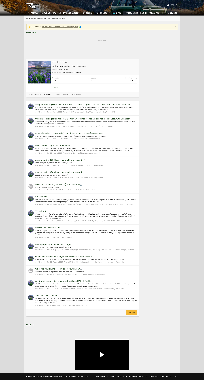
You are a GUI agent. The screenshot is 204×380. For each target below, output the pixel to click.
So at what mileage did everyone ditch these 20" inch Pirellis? (63, 256)
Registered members (37, 18)
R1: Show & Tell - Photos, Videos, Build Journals (85, 190)
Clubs (89, 13)
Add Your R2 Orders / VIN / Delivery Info (60, 26)
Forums (34, 13)
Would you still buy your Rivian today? (52, 145)
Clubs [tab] (57, 94)
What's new (50, 13)
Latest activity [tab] (34, 94)
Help (162, 376)
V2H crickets (41, 196)
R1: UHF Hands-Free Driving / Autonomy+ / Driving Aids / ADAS (92, 112)
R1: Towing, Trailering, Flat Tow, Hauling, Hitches (85, 165)
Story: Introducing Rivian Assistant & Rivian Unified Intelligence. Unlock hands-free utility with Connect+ (82, 104)
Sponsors (110, 376)
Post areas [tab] (76, 94)
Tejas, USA (81, 66)
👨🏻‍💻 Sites (117, 13)
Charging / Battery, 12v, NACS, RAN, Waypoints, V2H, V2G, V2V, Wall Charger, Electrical (100, 204)
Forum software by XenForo (45, 377)
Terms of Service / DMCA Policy (136, 376)
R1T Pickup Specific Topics (77, 305)
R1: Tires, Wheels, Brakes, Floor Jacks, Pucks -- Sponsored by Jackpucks (96, 262)
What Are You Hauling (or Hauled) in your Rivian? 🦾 (59, 184)
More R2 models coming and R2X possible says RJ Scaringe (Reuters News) (69, 133)
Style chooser (100, 376)
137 (92, 80)
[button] (101, 13)
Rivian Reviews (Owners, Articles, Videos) (84, 153)
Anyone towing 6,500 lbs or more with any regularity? (60, 160)
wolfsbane (39, 112)
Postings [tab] (47, 94)
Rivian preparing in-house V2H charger (53, 244)
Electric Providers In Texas (47, 227)
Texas (69, 237)
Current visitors (58, 18)
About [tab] (65, 94)
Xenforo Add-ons (77, 377)
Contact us (120, 376)
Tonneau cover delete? (46, 295)
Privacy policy (154, 376)
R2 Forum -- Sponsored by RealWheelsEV (84, 138)
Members (132, 13)
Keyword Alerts (70, 13)
